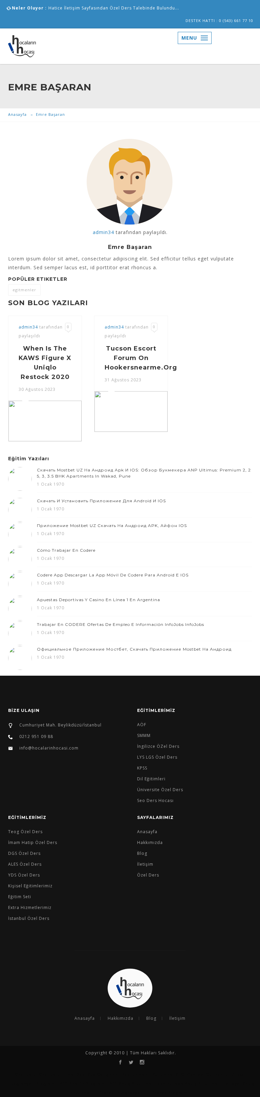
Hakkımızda (150, 842)
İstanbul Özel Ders (28, 918)
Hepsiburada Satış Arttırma (186, 1083)
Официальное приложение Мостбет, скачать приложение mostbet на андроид (134, 649)
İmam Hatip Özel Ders (32, 842)
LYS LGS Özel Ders (157, 757)
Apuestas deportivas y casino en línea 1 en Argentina (98, 599)
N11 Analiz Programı (83, 1083)
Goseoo (195, 1074)
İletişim (145, 864)
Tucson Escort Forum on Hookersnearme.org (141, 358)
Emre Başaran (50, 114)
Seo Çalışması (104, 1074)
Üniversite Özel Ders (160, 790)
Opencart (25, 1074)
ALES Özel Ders (25, 864)
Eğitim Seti (19, 897)
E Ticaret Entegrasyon (118, 1092)
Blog (142, 853)
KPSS (142, 768)
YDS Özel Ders (24, 875)
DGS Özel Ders (24, 853)
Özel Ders (148, 875)
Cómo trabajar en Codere (66, 550)
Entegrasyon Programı (31, 1083)
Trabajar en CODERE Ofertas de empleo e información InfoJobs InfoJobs (120, 624)
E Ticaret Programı (167, 1092)
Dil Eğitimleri (151, 779)
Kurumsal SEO (168, 1074)
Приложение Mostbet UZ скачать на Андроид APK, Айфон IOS (112, 525)
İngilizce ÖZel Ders (158, 746)
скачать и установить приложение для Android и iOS (101, 500)
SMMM (144, 735)
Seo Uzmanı (136, 1074)
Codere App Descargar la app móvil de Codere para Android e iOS (113, 574)
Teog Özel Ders (25, 832)
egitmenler (24, 289)
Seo (81, 1074)
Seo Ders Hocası (155, 800)
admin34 (103, 232)
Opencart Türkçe (225, 1074)
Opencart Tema (56, 1074)
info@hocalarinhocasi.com (49, 748)
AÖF (141, 724)
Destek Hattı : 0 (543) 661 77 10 (219, 20)
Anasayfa (17, 114)
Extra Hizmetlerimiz (29, 907)
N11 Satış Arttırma (131, 1083)
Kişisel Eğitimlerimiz (30, 886)
